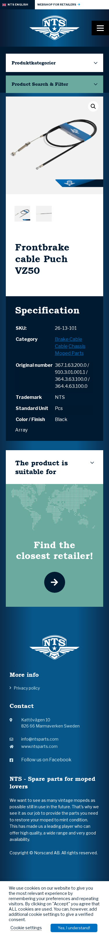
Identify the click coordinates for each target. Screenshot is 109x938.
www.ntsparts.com (39, 746)
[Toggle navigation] (100, 28)
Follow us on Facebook (46, 759)
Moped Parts (69, 353)
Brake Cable (68, 339)
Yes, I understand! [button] (74, 927)
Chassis (77, 346)
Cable (61, 346)
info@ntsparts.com (39, 739)
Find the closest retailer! (54, 550)
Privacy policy (27, 687)
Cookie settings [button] (26, 927)
